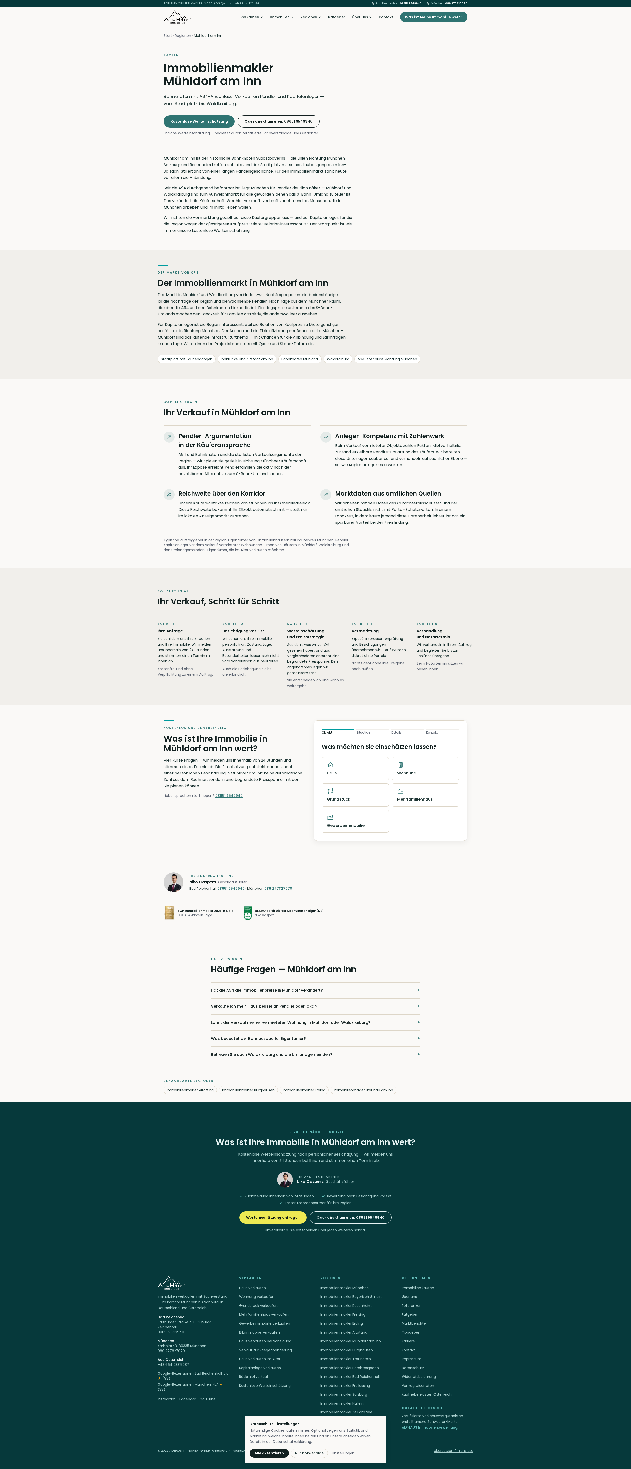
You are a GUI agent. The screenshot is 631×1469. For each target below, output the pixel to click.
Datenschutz (413, 1367)
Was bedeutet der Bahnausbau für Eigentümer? (315, 1038)
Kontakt (386, 17)
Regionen (308, 17)
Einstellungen (343, 1453)
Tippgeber (410, 1332)
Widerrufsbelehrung (419, 1376)
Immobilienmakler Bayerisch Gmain (351, 1296)
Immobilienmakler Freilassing (345, 1385)
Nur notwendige (309, 1453)
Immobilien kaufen (418, 1287)
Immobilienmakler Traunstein (345, 1358)
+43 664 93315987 (173, 1364)
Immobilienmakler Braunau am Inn (363, 1090)
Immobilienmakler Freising (342, 1314)
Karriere (408, 1341)
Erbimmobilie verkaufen (259, 1332)
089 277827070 (449, 3)
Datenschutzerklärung (292, 1441)
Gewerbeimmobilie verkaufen (264, 1323)
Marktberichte (414, 1323)
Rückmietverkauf (253, 1376)
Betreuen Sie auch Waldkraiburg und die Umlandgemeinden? (315, 1054)
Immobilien (280, 17)
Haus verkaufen (252, 1287)
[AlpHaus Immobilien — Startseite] (177, 17)
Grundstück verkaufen (258, 1305)
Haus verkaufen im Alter (259, 1358)
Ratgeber (336, 17)
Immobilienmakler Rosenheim (346, 1305)
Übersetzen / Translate (453, 1450)
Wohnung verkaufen (256, 1296)
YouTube (208, 1399)
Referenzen (411, 1305)
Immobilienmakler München (344, 1287)
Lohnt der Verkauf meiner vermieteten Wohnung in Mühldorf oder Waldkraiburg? (315, 1022)
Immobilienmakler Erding (304, 1090)
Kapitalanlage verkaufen (260, 1367)
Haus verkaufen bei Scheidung (265, 1341)
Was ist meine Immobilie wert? (433, 17)
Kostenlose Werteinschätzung (199, 121)
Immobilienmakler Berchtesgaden (349, 1367)
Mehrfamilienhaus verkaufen (264, 1314)
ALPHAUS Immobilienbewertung (429, 1427)
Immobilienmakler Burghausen (248, 1090)
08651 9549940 (398, 3)
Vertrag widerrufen (418, 1385)
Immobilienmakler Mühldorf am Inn (350, 1341)
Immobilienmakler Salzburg (343, 1394)
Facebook (187, 1399)
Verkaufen (249, 17)
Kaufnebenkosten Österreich (427, 1394)
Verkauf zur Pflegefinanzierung (265, 1350)
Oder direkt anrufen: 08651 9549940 (279, 121)
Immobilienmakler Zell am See (346, 1412)
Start (168, 35)
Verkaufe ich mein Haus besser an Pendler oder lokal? (315, 1006)
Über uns (360, 17)
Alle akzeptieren (269, 1453)
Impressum (411, 1358)
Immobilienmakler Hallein (342, 1403)
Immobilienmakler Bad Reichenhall (350, 1376)
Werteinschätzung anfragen (273, 1217)
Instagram (166, 1399)
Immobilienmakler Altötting (190, 1090)
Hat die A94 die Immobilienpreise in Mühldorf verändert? (315, 990)
